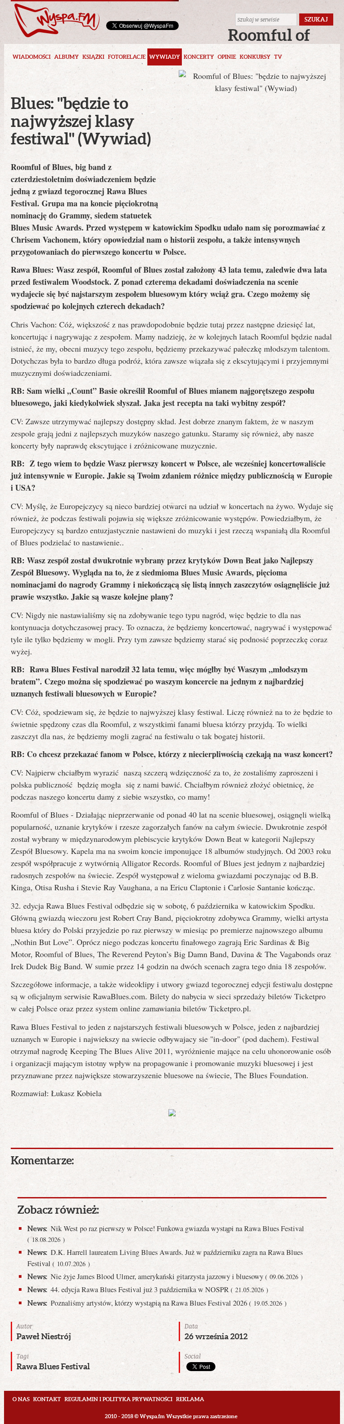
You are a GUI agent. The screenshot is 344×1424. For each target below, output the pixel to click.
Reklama (190, 1399)
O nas (21, 1399)
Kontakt (47, 1399)
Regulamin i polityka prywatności (118, 1399)
